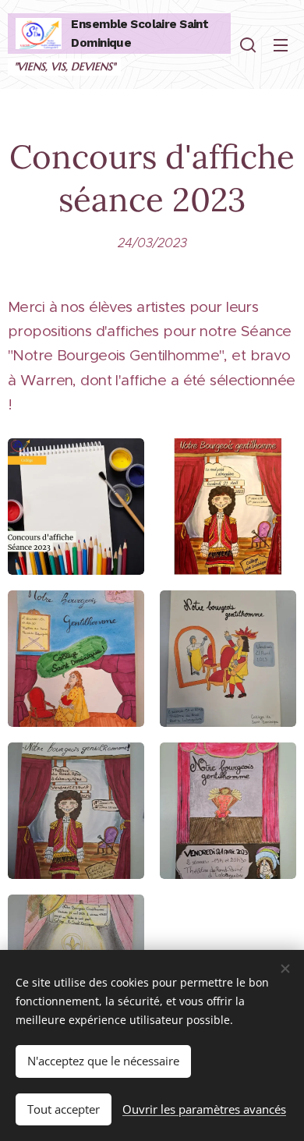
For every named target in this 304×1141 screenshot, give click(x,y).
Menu (280, 44)
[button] (248, 44)
